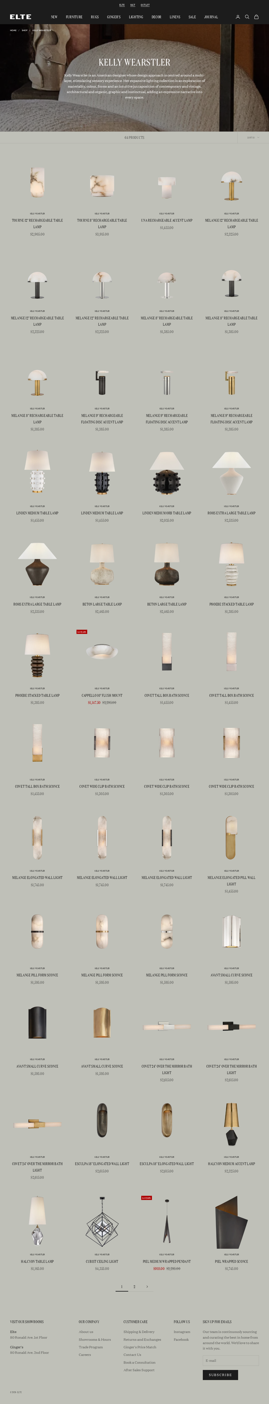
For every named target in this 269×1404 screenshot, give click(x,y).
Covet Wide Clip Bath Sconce (102, 786)
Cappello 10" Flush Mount (102, 695)
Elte (122, 5)
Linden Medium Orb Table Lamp (166, 512)
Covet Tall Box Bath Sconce (167, 695)
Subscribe (220, 1374)
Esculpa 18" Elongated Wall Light (102, 1163)
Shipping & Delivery (139, 1331)
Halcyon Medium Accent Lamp (231, 1163)
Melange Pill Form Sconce (37, 974)
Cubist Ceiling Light (102, 1261)
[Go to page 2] (147, 1286)
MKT (132, 5)
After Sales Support (139, 1369)
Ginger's (114, 16)
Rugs (95, 16)
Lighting (136, 16)
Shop (25, 30)
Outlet (145, 5)
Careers (85, 1354)
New (54, 16)
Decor (157, 16)
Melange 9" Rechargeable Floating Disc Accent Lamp (102, 418)
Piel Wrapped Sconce (231, 1261)
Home (13, 30)
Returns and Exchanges (142, 1339)
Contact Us (132, 1354)
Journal (211, 16)
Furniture (74, 16)
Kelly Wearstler (42, 30)
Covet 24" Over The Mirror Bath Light (167, 1069)
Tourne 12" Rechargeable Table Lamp (37, 223)
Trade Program (91, 1347)
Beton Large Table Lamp (102, 604)
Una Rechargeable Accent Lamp (166, 220)
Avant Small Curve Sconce (232, 974)
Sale (192, 16)
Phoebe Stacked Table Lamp (232, 604)
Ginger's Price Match (140, 1347)
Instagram (182, 1331)
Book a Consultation (140, 1362)
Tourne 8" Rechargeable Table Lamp (102, 223)
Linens (175, 16)
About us (86, 1331)
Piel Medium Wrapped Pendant (167, 1261)
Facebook (181, 1339)
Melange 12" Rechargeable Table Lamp (231, 223)
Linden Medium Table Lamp (37, 512)
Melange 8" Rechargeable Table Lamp (167, 321)
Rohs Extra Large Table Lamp (231, 512)
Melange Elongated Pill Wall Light (231, 880)
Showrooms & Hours (95, 1339)
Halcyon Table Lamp (37, 1261)
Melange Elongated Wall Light (37, 877)
